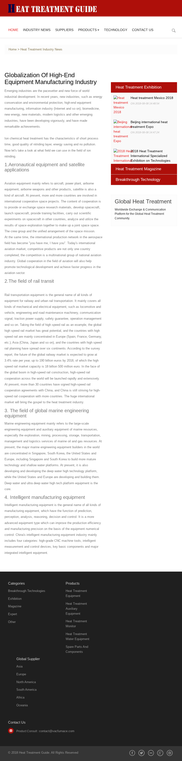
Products (87, 30)
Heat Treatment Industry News (41, 49)
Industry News (36, 30)
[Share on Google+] (160, 753)
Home (13, 30)
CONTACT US (142, 30)
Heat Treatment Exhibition (138, 87)
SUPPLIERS (64, 30)
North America (26, 682)
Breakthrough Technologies (26, 591)
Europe (21, 674)
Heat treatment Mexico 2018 (152, 98)
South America (26, 689)
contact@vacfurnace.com (56, 731)
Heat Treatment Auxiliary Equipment (76, 608)
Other (12, 622)
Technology (115, 30)
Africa (20, 697)
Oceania (22, 705)
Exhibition (15, 598)
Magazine (14, 606)
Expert (12, 614)
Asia (19, 666)
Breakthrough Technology (138, 179)
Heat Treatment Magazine (138, 169)
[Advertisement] (144, 260)
